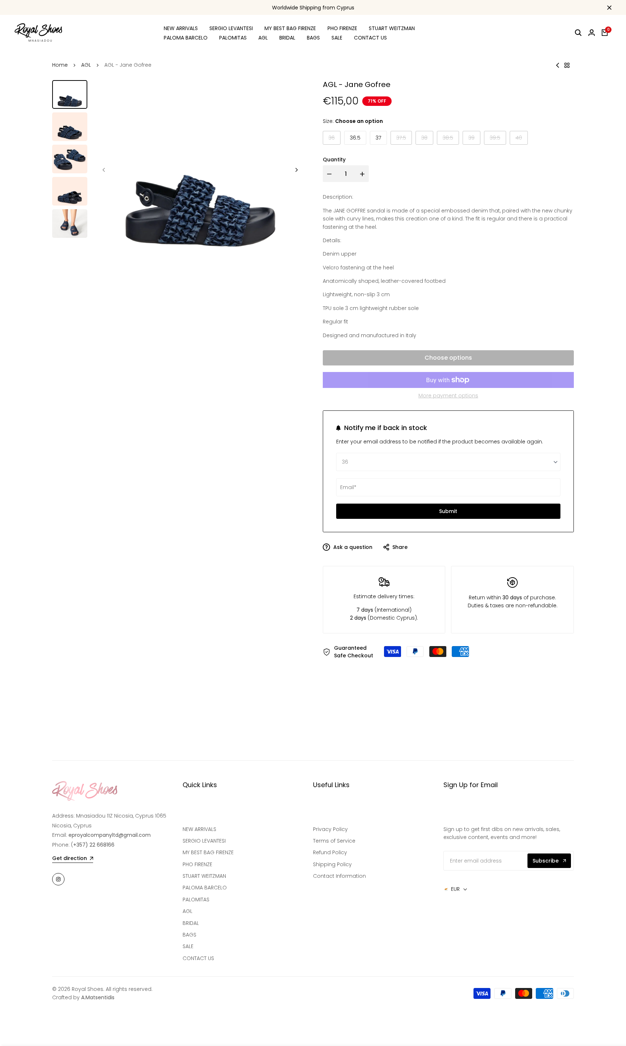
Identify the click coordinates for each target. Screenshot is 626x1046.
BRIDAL (191, 923)
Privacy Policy (330, 829)
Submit (448, 511)
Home (60, 65)
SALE (188, 946)
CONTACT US (198, 958)
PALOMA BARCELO (205, 887)
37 (378, 137)
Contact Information (339, 876)
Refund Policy (330, 852)
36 (335, 139)
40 (522, 139)
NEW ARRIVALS (199, 829)
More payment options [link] (448, 395)
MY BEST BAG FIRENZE (208, 852)
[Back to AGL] (566, 65)
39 (474, 139)
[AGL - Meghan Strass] (557, 65)
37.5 (404, 139)
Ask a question (352, 547)
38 (427, 139)
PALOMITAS (196, 899)
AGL (86, 65)
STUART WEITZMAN (204, 876)
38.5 (451, 139)
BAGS (189, 934)
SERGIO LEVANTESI (204, 840)
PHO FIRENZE (197, 864)
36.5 (355, 137)
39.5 (498, 139)
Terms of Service (334, 840)
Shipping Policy (332, 864)
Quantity (334, 159)
